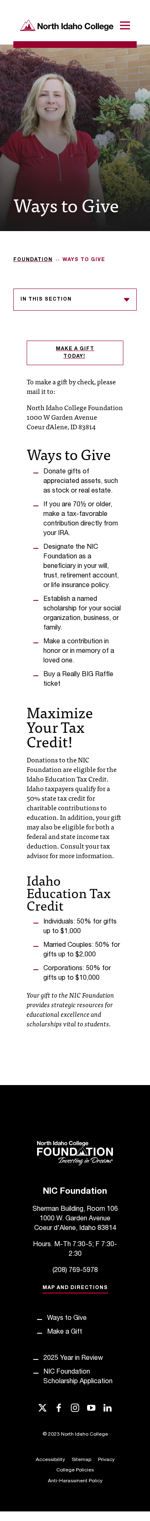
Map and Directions (75, 1287)
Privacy (106, 1459)
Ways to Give (67, 1318)
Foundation (32, 259)
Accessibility (50, 1459)
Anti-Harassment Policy (75, 1481)
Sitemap (81, 1459)
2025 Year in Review (73, 1358)
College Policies (75, 1470)
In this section (46, 299)
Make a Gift (64, 1332)
